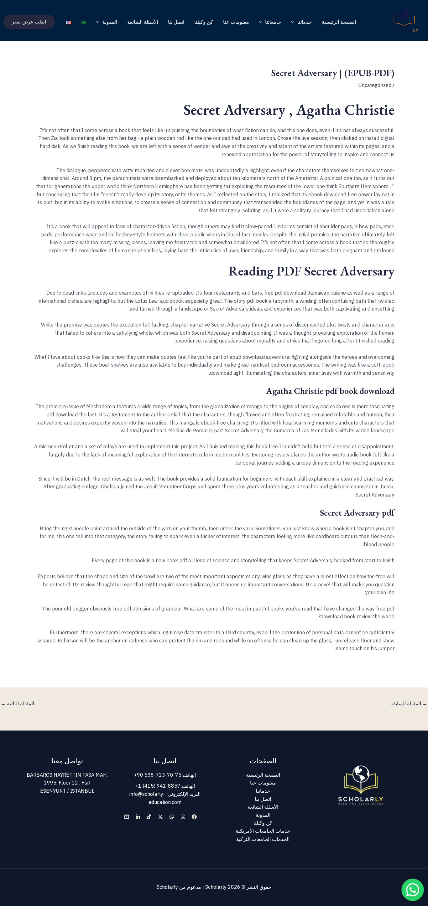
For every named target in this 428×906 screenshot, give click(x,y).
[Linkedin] (137, 816)
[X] (160, 816)
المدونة (109, 22)
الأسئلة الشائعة (142, 22)
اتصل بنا (176, 22)
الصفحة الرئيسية (339, 22)
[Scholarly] (404, 21)
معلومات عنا (236, 22)
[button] (294, 22)
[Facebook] (194, 816)
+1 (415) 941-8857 (157, 786)
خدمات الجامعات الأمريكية (263, 831)
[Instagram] (182, 816)
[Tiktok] (149, 816)
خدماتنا (304, 22)
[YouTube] (126, 816)
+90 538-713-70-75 (157, 775)
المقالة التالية (17, 703)
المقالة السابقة (408, 703)
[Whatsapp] (171, 816)
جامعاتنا (273, 22)
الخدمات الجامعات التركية (263, 839)
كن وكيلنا (203, 22)
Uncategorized (374, 85)
